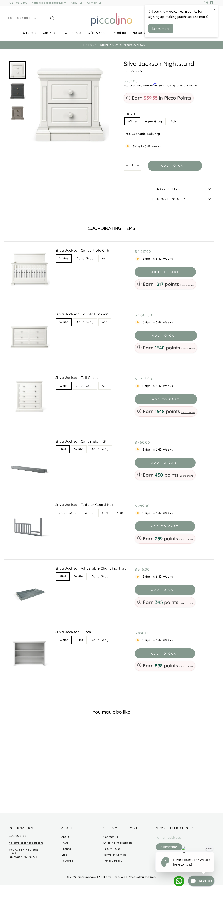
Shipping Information (117, 842)
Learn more (187, 285)
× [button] (214, 9)
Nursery (139, 33)
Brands (66, 848)
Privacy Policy (112, 860)
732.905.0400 (17, 836)
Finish (129, 113)
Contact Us (94, 2)
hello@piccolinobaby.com (49, 2)
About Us (77, 2)
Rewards (67, 860)
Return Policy (112, 848)
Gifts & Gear (97, 33)
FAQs (65, 842)
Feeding (119, 33)
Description (169, 188)
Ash (173, 121)
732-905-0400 (18, 2)
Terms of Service (115, 854)
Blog (64, 854)
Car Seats (50, 33)
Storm (122, 513)
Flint (62, 449)
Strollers (29, 33)
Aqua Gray (153, 121)
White (132, 121)
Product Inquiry (169, 198)
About (65, 836)
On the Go (73, 33)
